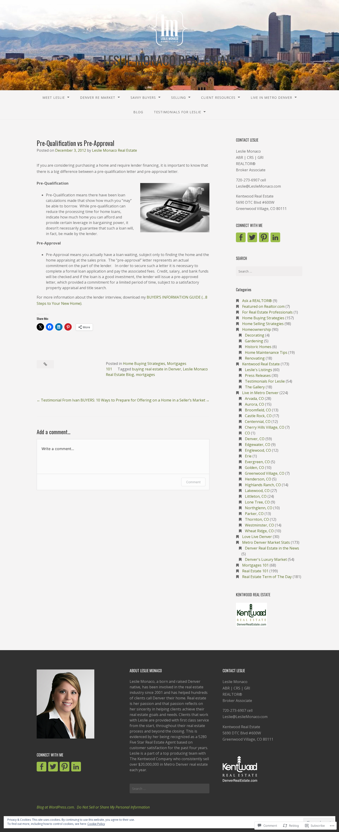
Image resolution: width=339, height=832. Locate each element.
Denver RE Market (97, 97)
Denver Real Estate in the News (272, 548)
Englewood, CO (258, 450)
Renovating (255, 358)
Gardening (254, 340)
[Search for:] (269, 271)
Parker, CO (254, 513)
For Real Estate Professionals (267, 312)
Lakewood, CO (257, 490)
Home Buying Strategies (144, 363)
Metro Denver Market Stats (266, 542)
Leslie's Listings (258, 369)
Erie (248, 456)
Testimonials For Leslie (265, 381)
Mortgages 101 (255, 565)
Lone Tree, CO (257, 502)
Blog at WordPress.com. (56, 807)
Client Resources (218, 97)
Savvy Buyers (143, 97)
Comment (193, 482)
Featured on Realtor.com (263, 306)
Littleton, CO (256, 496)
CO (247, 433)
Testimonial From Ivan (60, 400)
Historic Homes (258, 346)
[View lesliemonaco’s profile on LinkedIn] (275, 237)
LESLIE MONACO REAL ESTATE (170, 60)
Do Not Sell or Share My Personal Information (113, 807)
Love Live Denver (257, 536)
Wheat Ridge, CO (259, 530)
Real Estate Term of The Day (267, 576)
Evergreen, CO (257, 461)
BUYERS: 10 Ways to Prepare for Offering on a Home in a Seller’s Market (142, 400)
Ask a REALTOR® (257, 300)
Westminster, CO (259, 525)
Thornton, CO (257, 519)
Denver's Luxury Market (266, 559)
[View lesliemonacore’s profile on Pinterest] (264, 237)
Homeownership (256, 329)
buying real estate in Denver (156, 369)
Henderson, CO (258, 479)
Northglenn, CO (258, 507)
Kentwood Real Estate (261, 364)
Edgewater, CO (257, 444)
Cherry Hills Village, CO (264, 427)
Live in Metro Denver (271, 97)
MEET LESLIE (53, 97)
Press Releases (258, 375)
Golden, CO (254, 467)
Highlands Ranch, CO (263, 484)
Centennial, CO (258, 421)
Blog (138, 112)
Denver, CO (255, 438)
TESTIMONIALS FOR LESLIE (177, 112)
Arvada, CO (254, 398)
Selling (178, 97)
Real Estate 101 (255, 570)
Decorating (254, 335)
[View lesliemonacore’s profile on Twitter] (252, 237)
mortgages (145, 374)
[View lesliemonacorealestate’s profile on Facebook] (241, 237)
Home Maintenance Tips (266, 352)
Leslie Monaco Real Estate (114, 150)
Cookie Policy (96, 824)
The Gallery (255, 387)
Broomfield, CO (258, 410)
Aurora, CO (254, 404)
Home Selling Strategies (263, 323)
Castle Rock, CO (258, 415)
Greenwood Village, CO (264, 473)
